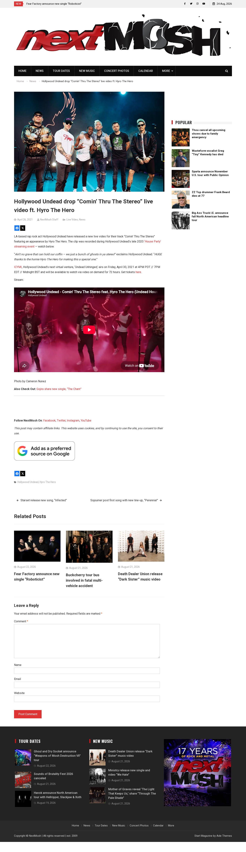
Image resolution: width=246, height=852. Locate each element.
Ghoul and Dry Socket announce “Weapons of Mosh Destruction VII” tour (57, 756)
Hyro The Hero (48, 482)
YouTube (86, 420)
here (138, 272)
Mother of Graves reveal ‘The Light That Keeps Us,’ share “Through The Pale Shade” (132, 794)
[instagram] (197, 4)
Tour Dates (61, 71)
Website (19, 693)
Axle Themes (224, 835)
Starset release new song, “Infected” (44, 500)
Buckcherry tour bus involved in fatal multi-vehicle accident (84, 580)
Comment (21, 621)
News (40, 71)
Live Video (72, 219)
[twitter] (191, 4)
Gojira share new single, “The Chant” (59, 389)
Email (17, 679)
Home (22, 71)
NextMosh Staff (49, 219)
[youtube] (204, 4)
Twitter (61, 420)
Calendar (145, 71)
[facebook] (185, 4)
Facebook (49, 420)
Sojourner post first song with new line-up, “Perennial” (124, 500)
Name (17, 665)
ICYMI (18, 267)
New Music (87, 71)
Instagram (73, 420)
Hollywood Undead (28, 482)
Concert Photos (116, 71)
